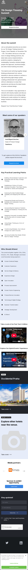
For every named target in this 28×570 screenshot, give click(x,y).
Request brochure (14, 27)
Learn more (14, 486)
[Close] (25, 555)
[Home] (5, 2)
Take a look (5, 409)
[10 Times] (14, 470)
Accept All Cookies (13, 567)
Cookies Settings (14, 563)
